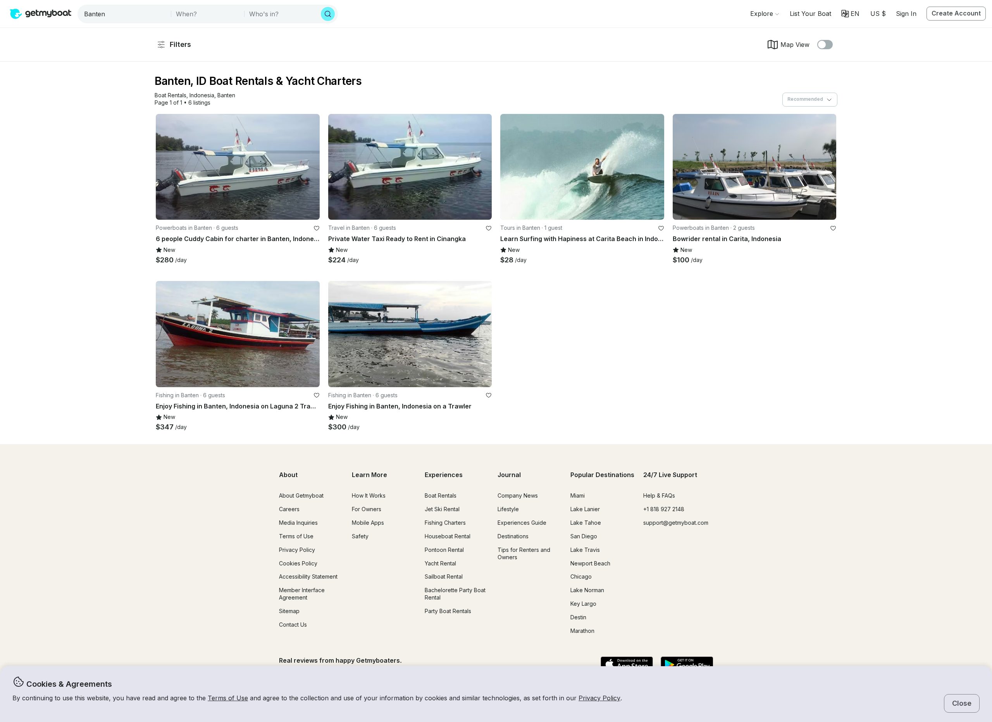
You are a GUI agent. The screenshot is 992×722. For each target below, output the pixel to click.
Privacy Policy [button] (599, 698)
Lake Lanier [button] (585, 509)
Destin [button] (578, 617)
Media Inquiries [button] (298, 522)
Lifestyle (508, 509)
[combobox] (124, 14)
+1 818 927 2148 (663, 509)
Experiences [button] (444, 475)
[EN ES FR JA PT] (850, 13)
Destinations (513, 536)
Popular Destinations (602, 475)
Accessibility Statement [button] (308, 576)
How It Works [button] (369, 495)
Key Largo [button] (583, 603)
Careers (289, 509)
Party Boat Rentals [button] (448, 611)
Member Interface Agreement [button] (302, 594)
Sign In (906, 13)
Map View (794, 44)
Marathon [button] (582, 630)
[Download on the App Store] (627, 665)
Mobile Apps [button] (368, 522)
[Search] (328, 14)
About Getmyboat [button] (301, 495)
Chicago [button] (581, 576)
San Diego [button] (583, 536)
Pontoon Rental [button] (444, 549)
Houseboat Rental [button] (447, 536)
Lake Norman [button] (587, 590)
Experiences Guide (522, 522)
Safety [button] (360, 536)
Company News (518, 495)
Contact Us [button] (293, 624)
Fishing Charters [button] (445, 522)
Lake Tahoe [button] (585, 522)
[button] (810, 13)
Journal (509, 475)
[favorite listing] (316, 228)
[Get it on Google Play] (687, 665)
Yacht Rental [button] (440, 563)
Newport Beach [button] (590, 563)
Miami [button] (577, 495)
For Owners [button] (366, 509)
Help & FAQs (659, 495)
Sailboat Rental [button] (444, 576)
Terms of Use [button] (228, 698)
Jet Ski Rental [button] (442, 509)
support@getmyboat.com (675, 522)
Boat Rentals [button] (440, 495)
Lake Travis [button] (585, 549)
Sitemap (289, 611)
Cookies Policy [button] (298, 563)
